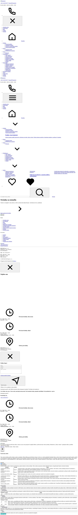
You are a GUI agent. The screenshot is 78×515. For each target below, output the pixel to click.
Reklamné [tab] (2, 506)
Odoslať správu (3, 385)
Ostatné (4, 240)
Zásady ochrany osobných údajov (9, 227)
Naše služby (5, 62)
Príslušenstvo (5, 54)
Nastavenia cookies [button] (8, 446)
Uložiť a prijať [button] (3, 513)
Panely (4, 48)
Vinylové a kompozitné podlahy (11, 46)
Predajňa (23, 40)
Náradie (6, 61)
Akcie (4, 72)
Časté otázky (5, 28)
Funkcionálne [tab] (3, 485)
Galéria (4, 30)
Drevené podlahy (8, 44)
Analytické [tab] (2, 495)
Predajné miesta (6, 230)
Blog (4, 29)
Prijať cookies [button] (15, 446)
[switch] (1, 486)
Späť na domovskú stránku (5, 213)
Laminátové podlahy (9, 45)
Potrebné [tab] (2, 462)
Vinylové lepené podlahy (10, 47)
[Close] (12, 21)
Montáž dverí (7, 69)
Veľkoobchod (8, 70)
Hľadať (53, 196)
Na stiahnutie (5, 221)
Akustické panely (8, 49)
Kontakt (4, 31)
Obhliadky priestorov (9, 64)
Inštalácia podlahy (8, 66)
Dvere (4, 51)
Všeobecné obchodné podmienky (9, 225)
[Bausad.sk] (2, 1)
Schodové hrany (8, 57)
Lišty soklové (8, 55)
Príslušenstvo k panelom (10, 50)
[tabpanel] (39, 475)
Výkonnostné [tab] (3, 489)
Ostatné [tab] (1, 510)
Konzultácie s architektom (10, 68)
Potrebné (3, 463)
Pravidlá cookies (6, 226)
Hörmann (7, 52)
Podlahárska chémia (9, 58)
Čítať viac (2, 446)
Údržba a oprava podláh (10, 67)
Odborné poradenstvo (9, 63)
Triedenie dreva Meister (7, 241)
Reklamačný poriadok (7, 224)
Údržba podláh (8, 60)
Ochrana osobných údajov (5, 375)
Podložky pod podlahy (9, 59)
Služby (4, 170)
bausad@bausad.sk (12, 3)
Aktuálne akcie (6, 27)
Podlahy (4, 43)
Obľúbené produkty (7, 71)
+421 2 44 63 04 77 (4, 3)
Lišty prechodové (8, 56)
